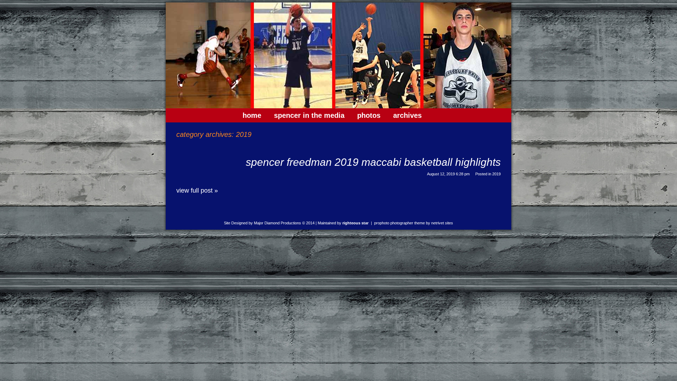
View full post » (197, 190)
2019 (496, 174)
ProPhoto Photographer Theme (399, 223)
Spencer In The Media (309, 115)
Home (252, 115)
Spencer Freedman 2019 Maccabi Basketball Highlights (373, 162)
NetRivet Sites (442, 223)
